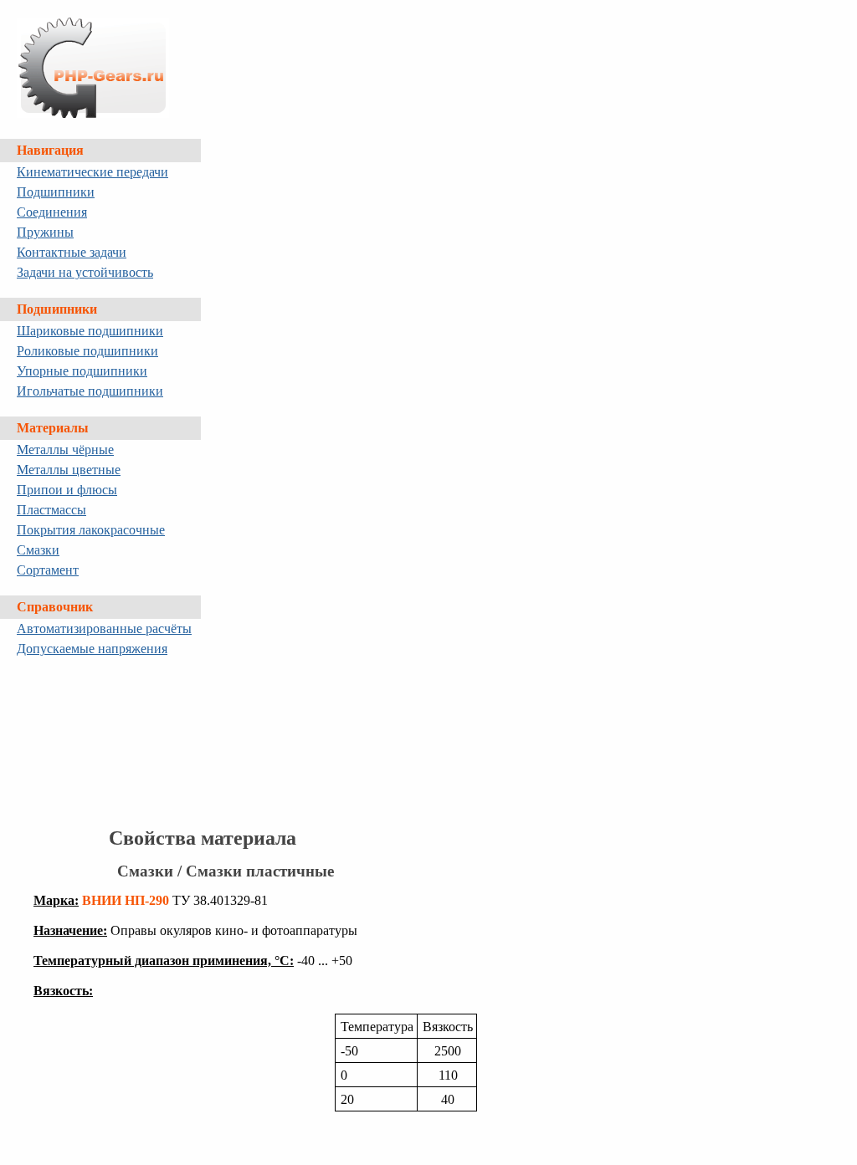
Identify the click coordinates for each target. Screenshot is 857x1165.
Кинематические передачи (92, 172)
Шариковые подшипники (90, 331)
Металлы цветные (69, 469)
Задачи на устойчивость (85, 272)
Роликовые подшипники (87, 351)
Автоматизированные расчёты (104, 628)
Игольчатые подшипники (90, 391)
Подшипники (56, 192)
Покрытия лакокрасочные (91, 530)
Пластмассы (51, 510)
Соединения (52, 212)
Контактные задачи (71, 252)
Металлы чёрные (65, 449)
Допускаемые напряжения (92, 648)
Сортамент (48, 570)
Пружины (45, 232)
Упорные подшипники (82, 371)
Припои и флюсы (67, 490)
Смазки (38, 550)
